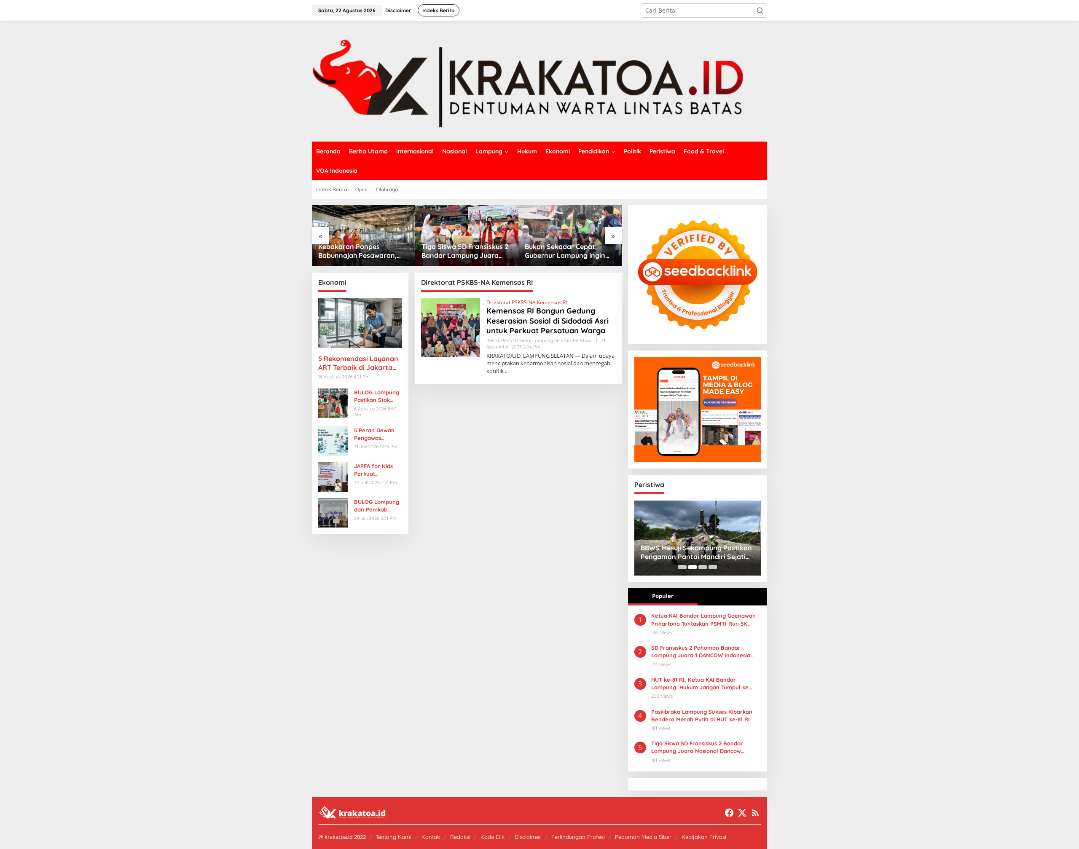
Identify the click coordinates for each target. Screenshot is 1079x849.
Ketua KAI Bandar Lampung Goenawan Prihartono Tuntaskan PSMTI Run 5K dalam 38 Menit (703, 619)
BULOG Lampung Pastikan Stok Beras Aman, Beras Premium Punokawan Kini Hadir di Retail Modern (376, 396)
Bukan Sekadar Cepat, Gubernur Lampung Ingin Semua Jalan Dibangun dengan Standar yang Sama (461, 251)
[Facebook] (729, 812)
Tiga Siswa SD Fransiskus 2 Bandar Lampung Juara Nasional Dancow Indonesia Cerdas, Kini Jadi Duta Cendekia (697, 747)
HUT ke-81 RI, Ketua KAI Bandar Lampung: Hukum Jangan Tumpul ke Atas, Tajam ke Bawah (700, 683)
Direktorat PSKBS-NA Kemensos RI (526, 302)
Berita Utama (515, 340)
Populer (663, 596)
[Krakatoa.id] (539, 81)
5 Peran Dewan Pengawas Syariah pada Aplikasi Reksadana (374, 434)
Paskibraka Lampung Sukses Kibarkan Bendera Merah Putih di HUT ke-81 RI (701, 715)
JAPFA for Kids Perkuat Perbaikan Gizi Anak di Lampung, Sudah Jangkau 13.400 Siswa (378, 470)
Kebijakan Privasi (704, 836)
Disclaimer (528, 836)
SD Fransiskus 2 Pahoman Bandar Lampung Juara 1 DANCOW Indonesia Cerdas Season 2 (700, 651)
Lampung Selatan (551, 340)
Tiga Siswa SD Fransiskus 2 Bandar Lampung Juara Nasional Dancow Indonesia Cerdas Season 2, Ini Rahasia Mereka (363, 251)
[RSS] (755, 812)
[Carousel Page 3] (702, 567)
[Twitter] (742, 812)
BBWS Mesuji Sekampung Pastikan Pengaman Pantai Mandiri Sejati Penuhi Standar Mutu (696, 552)
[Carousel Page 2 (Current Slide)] (692, 567)
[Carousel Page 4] (713, 567)
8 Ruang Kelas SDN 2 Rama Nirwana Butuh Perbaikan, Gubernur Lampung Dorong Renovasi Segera (569, 251)
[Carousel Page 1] (682, 567)
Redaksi (460, 836)
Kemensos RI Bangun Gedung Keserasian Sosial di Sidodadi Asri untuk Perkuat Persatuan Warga (547, 320)
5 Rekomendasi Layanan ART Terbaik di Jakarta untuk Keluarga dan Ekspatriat (358, 363)
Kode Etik (492, 836)
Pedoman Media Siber (643, 836)
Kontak (430, 836)
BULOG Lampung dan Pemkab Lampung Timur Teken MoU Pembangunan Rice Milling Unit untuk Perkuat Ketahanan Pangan (376, 505)
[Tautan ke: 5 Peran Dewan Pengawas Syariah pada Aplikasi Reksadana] (333, 440)
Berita (492, 340)
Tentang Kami (393, 836)
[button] (760, 10)
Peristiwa (582, 340)
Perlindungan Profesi (578, 836)
